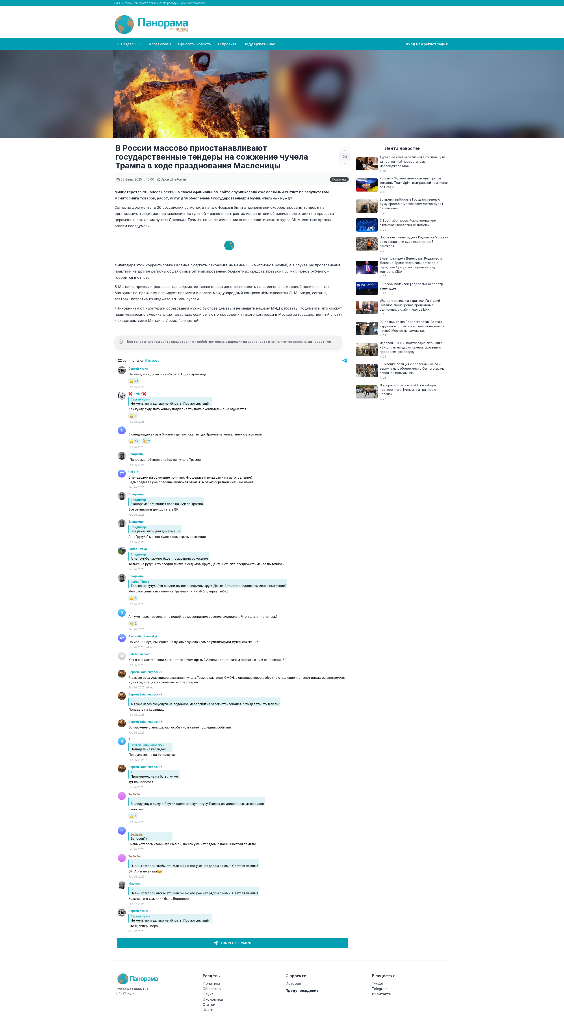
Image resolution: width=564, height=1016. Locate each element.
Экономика (213, 999)
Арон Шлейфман (173, 179)
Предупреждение (302, 990)
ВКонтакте (381, 994)
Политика (339, 179)
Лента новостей (403, 148)
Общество (212, 988)
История (293, 983)
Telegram (380, 988)
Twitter (377, 983)
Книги (208, 1010)
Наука (208, 994)
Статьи (209, 1004)
